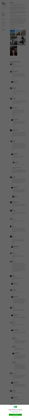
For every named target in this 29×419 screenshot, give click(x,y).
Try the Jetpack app (15, 414)
